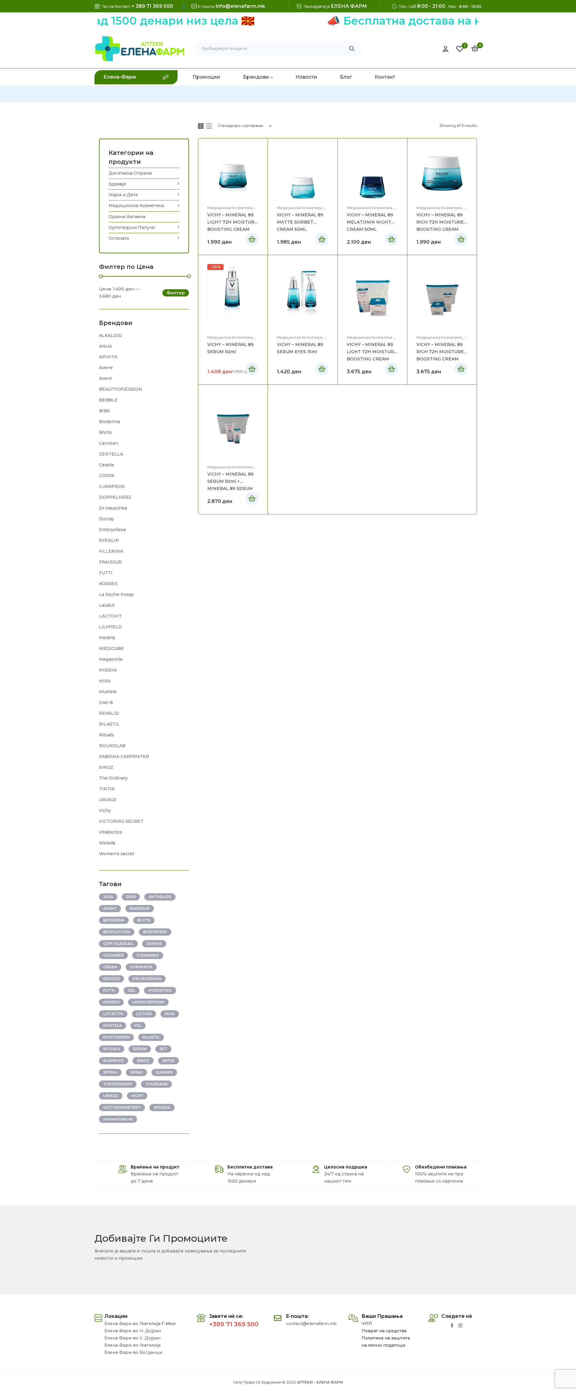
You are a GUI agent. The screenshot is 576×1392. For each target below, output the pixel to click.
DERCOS (111, 978)
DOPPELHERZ (115, 497)
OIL (138, 1025)
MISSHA (108, 670)
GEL (131, 990)
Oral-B (106, 702)
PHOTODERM (116, 1037)
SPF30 (168, 1060)
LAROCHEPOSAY (148, 1002)
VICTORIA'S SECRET (121, 821)
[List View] (209, 126)
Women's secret (116, 853)
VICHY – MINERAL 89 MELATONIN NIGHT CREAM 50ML (370, 222)
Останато (119, 238)
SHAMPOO (113, 1060)
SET (163, 1049)
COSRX (106, 475)
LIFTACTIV (113, 1014)
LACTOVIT (110, 616)
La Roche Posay (116, 594)
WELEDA (162, 1107)
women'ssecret (118, 1119)
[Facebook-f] (452, 1325)
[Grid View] (200, 126)
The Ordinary (113, 778)
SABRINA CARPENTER (124, 756)
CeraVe (106, 465)
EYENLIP (109, 540)
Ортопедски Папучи (132, 227)
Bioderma (109, 421)
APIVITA (108, 356)
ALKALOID (110, 335)
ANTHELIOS (159, 896)
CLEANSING (147, 955)
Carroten (108, 443)
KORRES (108, 583)
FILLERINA (111, 551)
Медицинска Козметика (230, 208)
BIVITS (143, 920)
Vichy (105, 810)
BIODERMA (113, 920)
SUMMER (164, 1072)
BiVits (105, 432)
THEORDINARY (117, 1084)
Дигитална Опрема (130, 173)
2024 (108, 896)
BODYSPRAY (155, 932)
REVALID (109, 713)
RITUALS (111, 1049)
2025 (131, 896)
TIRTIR (107, 789)
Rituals (106, 735)
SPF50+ (110, 1072)
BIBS (104, 410)
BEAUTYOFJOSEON (120, 389)
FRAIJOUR (110, 562)
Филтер (175, 293)
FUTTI (105, 573)
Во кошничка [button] (321, 239)
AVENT (110, 908)
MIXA (104, 681)
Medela (107, 637)
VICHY (137, 1095)
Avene (106, 367)
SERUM (140, 1049)
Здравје (117, 184)
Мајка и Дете (123, 194)
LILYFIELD (110, 627)
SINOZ (106, 767)
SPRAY (136, 1072)
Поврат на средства (384, 1330)
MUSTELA (112, 1025)
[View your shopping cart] (474, 48)
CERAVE (154, 943)
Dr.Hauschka (113, 508)
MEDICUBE (111, 648)
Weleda (107, 843)
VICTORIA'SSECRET (122, 1107)
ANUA (105, 346)
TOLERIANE (156, 1084)
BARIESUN (140, 908)
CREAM (110, 967)
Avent (105, 378)
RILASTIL (109, 724)
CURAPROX (111, 486)
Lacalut (107, 605)
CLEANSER (113, 955)
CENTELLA (111, 454)
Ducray (106, 519)
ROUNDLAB (112, 745)
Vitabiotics (110, 832)
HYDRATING (160, 990)
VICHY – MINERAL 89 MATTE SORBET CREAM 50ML (300, 222)
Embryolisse (112, 529)
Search (352, 49)
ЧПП (367, 1323)
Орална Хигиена (127, 216)
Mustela (107, 691)
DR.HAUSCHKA (147, 978)
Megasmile (111, 659)
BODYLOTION (116, 932)
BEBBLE (108, 400)
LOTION (144, 1014)
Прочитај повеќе (252, 239)
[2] (459, 49)
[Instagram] (460, 1325)
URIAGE (107, 799)
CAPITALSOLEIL (118, 943)
